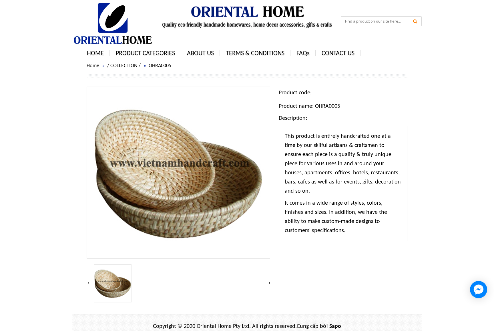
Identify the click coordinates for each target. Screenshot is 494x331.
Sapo (335, 326)
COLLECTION (124, 66)
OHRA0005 (160, 66)
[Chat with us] (478, 289)
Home (93, 66)
